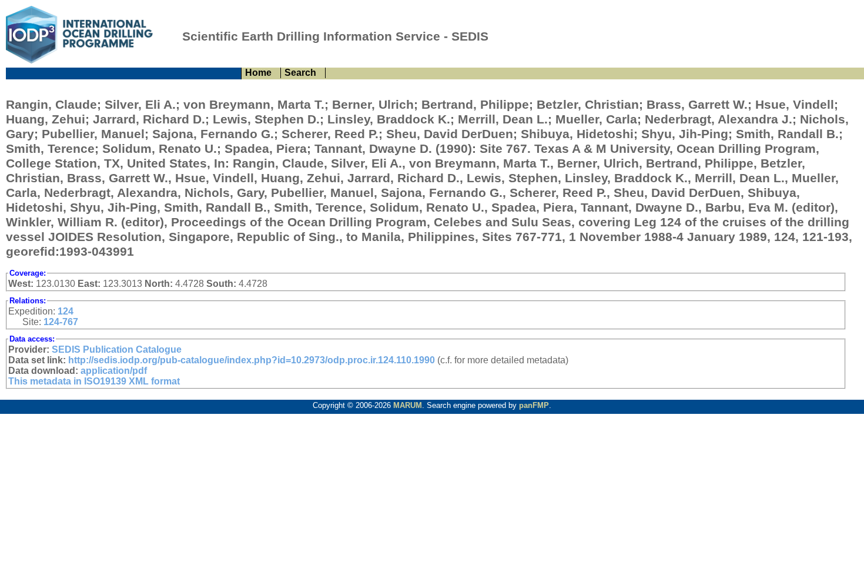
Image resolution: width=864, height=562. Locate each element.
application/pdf (114, 371)
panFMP (534, 405)
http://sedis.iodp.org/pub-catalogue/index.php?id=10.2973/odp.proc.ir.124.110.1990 (251, 360)
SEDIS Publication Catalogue (117, 349)
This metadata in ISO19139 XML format (94, 381)
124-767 (60, 322)
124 (65, 311)
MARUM (407, 405)
